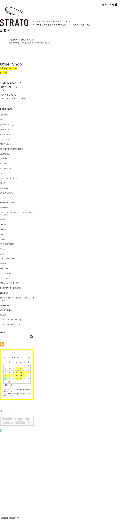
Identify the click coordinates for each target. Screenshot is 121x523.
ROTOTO (4, 268)
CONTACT (68, 21)
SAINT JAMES (6, 278)
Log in (103, 4)
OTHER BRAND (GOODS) (10, 325)
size (3, 91)
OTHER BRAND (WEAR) (10, 320)
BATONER (4, 139)
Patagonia (4, 249)
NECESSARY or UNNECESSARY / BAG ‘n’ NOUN (16, 213)
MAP (56, 21)
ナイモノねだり (6, 124)
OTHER (85, 25)
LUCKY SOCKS (6, 193)
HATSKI (3, 163)
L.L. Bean (4, 188)
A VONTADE (5, 134)
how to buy (8, 87)
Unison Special (6, 305)
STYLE (46, 21)
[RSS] (2, 345)
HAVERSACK (5, 168)
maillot (3, 198)
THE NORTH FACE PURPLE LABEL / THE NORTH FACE (17, 299)
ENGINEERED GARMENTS (11, 149)
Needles (3, 220)
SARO (4, 72)
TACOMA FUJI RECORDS (10, 288)
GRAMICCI (5, 154)
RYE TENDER (6, 273)
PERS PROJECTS (7, 259)
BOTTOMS (60, 25)
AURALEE (4, 129)
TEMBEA (4, 293)
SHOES (73, 25)
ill (1, 173)
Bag (112, 4)
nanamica (4, 207)
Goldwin (3, 159)
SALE (2, 120)
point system (9, 94)
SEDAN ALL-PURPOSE (9, 283)
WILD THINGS (6, 310)
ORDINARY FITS (7, 244)
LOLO (2, 183)
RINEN (3, 263)
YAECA (3, 315)
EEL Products (5, 144)
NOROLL (4, 229)
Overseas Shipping (13, 98)
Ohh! (2, 234)
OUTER (37, 25)
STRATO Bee (8, 68)
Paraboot (3, 254)
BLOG (36, 21)
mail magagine (10, 83)
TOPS (47, 25)
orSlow (3, 239)
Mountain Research (8, 203)
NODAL (3, 224)
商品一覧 (4, 115)
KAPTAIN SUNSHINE (9, 178)
